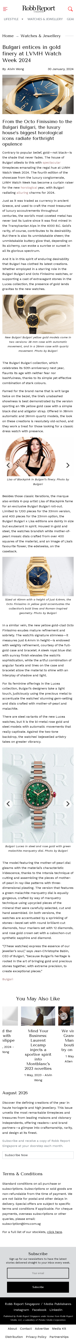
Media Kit (59, 1328)
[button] (6, 9)
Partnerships (59, 1337)
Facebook (39, 1310)
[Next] (67, 465)
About (12, 1328)
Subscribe (38, 1287)
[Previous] (8, 465)
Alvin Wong (15, 69)
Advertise (42, 1328)
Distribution (14, 1337)
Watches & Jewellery (45, 19)
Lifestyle (11, 19)
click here (54, 1232)
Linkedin (55, 1310)
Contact (26, 1328)
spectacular (52, 162)
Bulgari (7, 979)
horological (29, 187)
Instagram (21, 1310)
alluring (22, 192)
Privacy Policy (36, 1337)
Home (8, 36)
